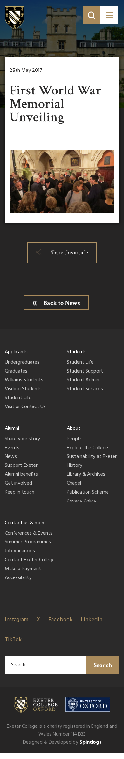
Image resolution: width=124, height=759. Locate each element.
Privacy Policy (81, 501)
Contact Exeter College (30, 560)
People (74, 439)
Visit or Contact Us (25, 407)
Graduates (16, 372)
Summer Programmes (28, 542)
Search (103, 665)
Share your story (22, 439)
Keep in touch (19, 492)
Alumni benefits (21, 475)
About (73, 428)
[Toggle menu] (109, 15)
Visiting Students (23, 389)
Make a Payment (23, 569)
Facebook (60, 619)
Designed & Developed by (62, 742)
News (11, 457)
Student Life (18, 398)
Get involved (18, 483)
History (74, 466)
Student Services (85, 389)
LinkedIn (91, 619)
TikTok (13, 639)
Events (12, 448)
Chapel (74, 483)
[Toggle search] (91, 15)
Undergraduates (22, 363)
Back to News (61, 303)
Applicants (16, 352)
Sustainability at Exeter (92, 457)
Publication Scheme (88, 492)
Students (76, 352)
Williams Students (24, 380)
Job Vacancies (20, 551)
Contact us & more (25, 523)
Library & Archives (86, 475)
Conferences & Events (28, 534)
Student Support (85, 372)
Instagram (16, 619)
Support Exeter (21, 466)
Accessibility (18, 578)
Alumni (12, 428)
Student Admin (83, 380)
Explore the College (87, 448)
